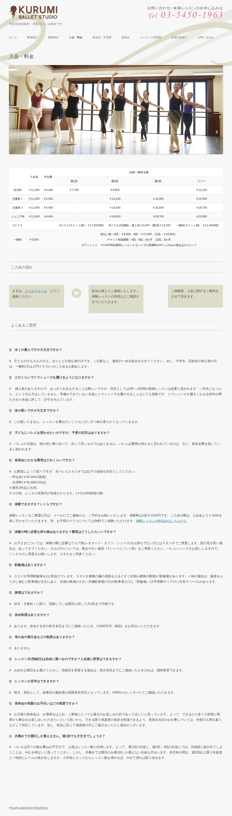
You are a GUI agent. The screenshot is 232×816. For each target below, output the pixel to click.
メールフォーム (36, 291)
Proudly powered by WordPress (28, 807)
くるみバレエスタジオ (34, 13)
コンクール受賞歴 (150, 37)
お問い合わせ (206, 37)
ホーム (13, 37)
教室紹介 (32, 37)
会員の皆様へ (179, 37)
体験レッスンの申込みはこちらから (161, 521)
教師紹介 (53, 37)
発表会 (125, 37)
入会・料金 (75, 37)
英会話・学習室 (101, 37)
